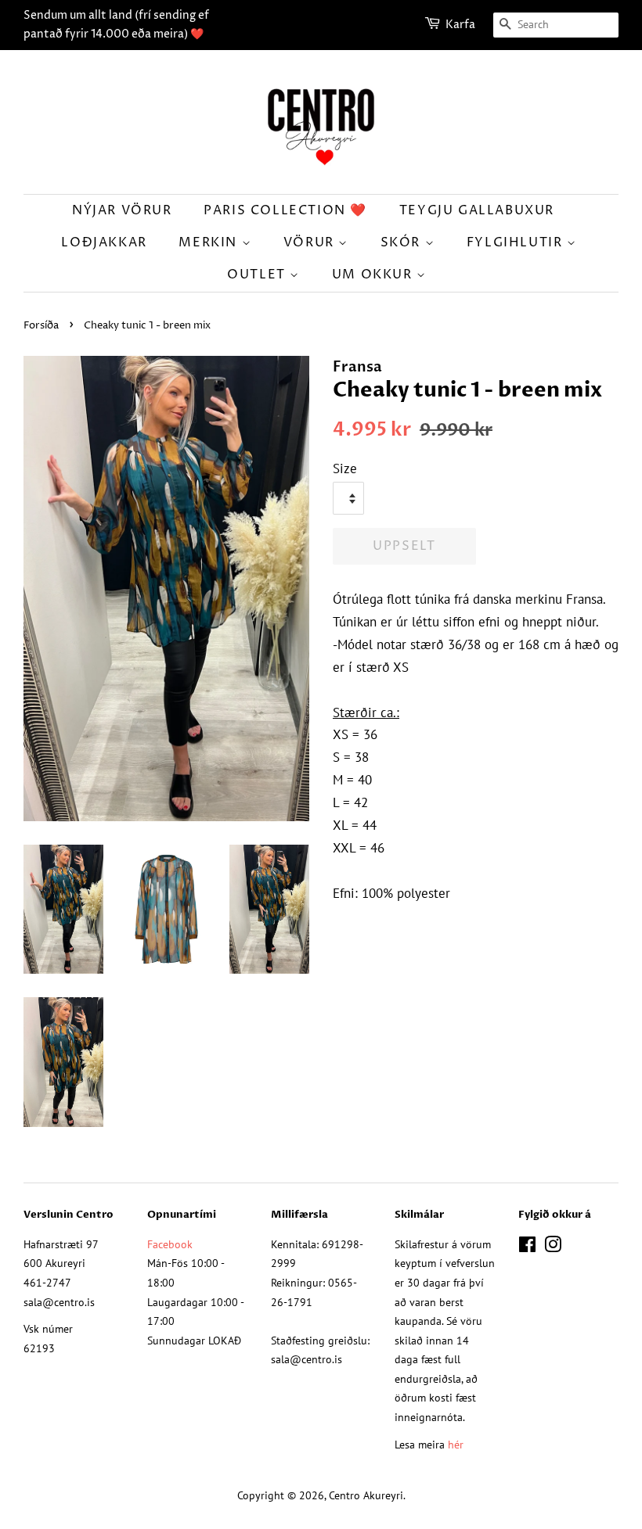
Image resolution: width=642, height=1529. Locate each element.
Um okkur (374, 274)
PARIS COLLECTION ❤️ (285, 210)
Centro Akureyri (366, 1495)
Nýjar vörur (122, 210)
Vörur (311, 242)
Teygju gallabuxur (476, 210)
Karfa (460, 24)
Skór (403, 242)
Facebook (170, 1243)
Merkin (210, 242)
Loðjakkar (103, 242)
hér (455, 1444)
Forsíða (41, 325)
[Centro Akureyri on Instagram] (552, 1247)
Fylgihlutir (517, 242)
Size (345, 468)
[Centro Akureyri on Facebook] (527, 1247)
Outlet (258, 274)
